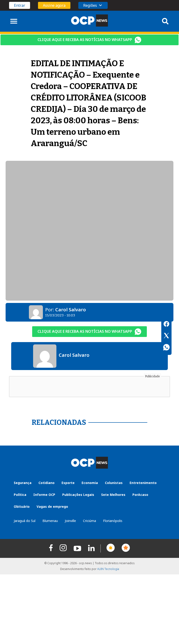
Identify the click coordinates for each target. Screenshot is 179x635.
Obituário (22, 506)
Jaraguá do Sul (24, 520)
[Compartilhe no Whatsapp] (166, 348)
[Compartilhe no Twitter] (166, 336)
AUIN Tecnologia (108, 569)
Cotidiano (46, 483)
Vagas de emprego (52, 506)
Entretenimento (143, 483)
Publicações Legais (78, 494)
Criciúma (89, 520)
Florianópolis (112, 520)
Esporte (68, 483)
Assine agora (54, 5)
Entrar (19, 5)
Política (20, 494)
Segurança (22, 483)
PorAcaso (140, 494)
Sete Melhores (113, 494)
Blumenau (50, 520)
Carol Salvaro (70, 309)
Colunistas (114, 483)
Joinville (70, 520)
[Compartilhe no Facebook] (166, 324)
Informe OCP (44, 494)
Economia (90, 483)
